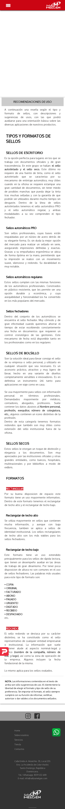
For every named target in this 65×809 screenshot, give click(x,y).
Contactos (19, 749)
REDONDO (12, 628)
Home (17, 730)
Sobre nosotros (21, 735)
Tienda (17, 744)
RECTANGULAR (14, 488)
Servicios (18, 740)
